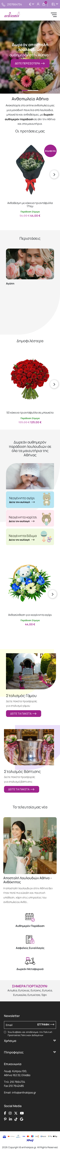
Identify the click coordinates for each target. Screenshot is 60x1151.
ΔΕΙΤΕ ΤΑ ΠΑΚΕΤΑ (21, 713)
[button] (7, 147)
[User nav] (38, 4)
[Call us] (3, 4)
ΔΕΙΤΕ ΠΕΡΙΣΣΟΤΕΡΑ (28, 63)
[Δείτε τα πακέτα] (31, 671)
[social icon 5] (5, 1119)
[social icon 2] (10, 1113)
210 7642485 (16, 1086)
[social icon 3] (16, 1113)
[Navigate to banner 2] (30, 518)
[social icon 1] (5, 1113)
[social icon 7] (16, 1119)
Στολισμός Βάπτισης (22, 771)
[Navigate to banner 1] (30, 499)
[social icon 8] (21, 1119)
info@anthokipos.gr (24, 1092)
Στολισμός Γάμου (21, 695)
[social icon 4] (22, 1113)
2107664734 (14, 4)
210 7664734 (17, 1082)
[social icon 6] (10, 1119)
